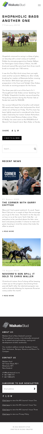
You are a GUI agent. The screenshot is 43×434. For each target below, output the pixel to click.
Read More (8, 231)
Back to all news (12, 138)
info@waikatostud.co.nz (11, 372)
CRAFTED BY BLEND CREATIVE (21, 429)
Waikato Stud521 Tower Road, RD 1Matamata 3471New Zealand (10, 364)
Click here (6, 400)
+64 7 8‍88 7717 (9, 375)
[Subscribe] (34, 389)
